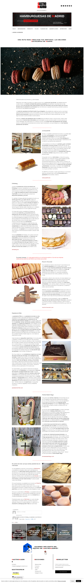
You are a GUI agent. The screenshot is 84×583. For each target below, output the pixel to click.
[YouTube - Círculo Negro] (71, 5)
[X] (63, 5)
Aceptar (78, 581)
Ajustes (72, 581)
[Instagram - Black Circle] (65, 5)
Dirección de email (59, 567)
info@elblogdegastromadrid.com (19, 566)
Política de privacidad (61, 581)
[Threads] (67, 5)
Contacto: (14, 564)
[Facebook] (61, 5)
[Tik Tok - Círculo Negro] (69, 5)
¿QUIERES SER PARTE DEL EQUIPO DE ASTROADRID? (45, 547)
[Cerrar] (82, 581)
